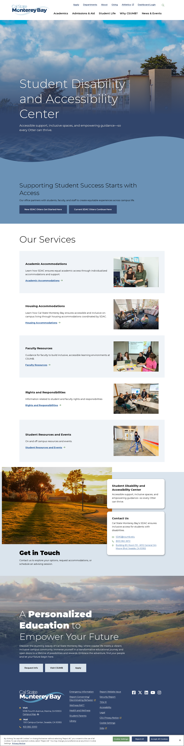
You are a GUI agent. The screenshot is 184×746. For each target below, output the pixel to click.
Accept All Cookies (159, 739)
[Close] (180, 740)
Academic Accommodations (42, 280)
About (104, 5)
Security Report (108, 697)
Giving (115, 5)
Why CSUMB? (129, 13)
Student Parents (77, 716)
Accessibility (105, 707)
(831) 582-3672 (123, 541)
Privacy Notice (18, 743)
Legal (102, 712)
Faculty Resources (36, 365)
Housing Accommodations (41, 322)
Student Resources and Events (43, 447)
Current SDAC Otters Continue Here (93, 209)
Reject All (139, 739)
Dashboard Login (147, 5)
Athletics (126, 5)
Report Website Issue (110, 692)
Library (72, 721)
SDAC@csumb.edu (125, 537)
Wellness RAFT (76, 705)
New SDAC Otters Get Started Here (43, 209)
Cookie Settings (107, 723)
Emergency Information (81, 692)
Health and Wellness (79, 710)
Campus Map (29, 714)
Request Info (31, 668)
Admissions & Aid (83, 13)
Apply (76, 5)
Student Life (107, 13)
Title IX (103, 702)
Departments (90, 5)
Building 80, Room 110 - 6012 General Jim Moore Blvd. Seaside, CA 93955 (136, 547)
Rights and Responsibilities (41, 405)
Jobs (102, 728)
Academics (61, 13)
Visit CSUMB (56, 668)
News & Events (152, 13)
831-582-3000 (30, 727)
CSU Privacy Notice (109, 718)
